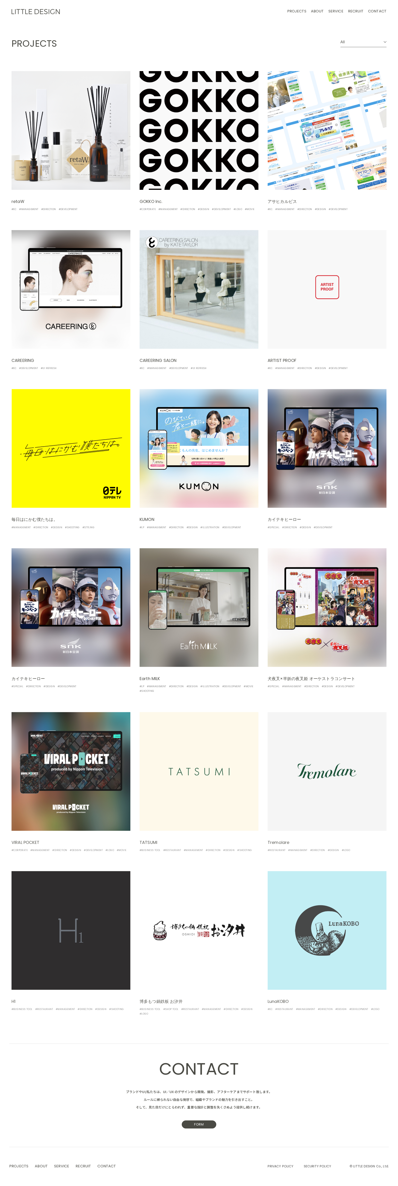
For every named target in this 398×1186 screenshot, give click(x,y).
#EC (14, 209)
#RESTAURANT (172, 850)
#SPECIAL (273, 528)
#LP (142, 528)
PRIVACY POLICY (280, 1166)
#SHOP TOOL (171, 1009)
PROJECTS (296, 11)
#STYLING (88, 528)
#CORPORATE (148, 209)
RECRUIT (355, 11)
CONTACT (377, 11)
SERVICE (335, 11)
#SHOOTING (72, 528)
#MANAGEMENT (28, 209)
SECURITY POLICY (317, 1166)
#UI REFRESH (48, 368)
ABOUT (317, 11)
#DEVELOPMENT (68, 209)
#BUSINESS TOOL (150, 850)
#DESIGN (203, 209)
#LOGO (238, 209)
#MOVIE (249, 209)
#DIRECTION (48, 209)
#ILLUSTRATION (209, 528)
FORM (199, 1124)
